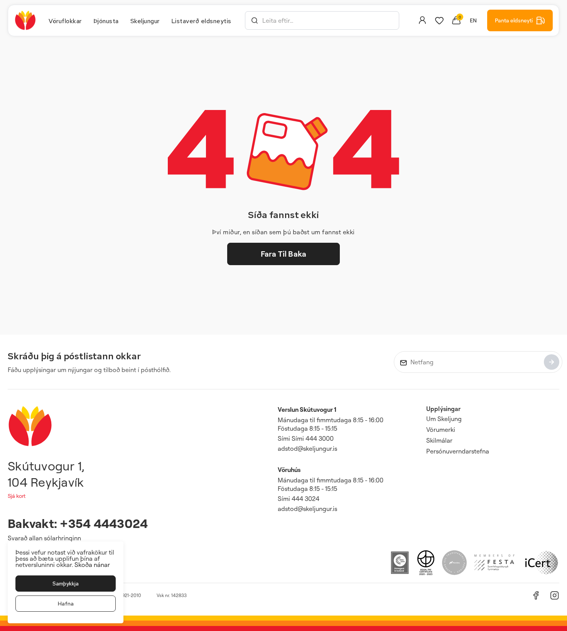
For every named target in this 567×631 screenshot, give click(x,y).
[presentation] (65, 20)
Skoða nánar (92, 564)
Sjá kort (16, 495)
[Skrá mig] (551, 362)
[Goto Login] (439, 20)
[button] (255, 20)
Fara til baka (283, 254)
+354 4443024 (104, 523)
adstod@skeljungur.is (307, 448)
